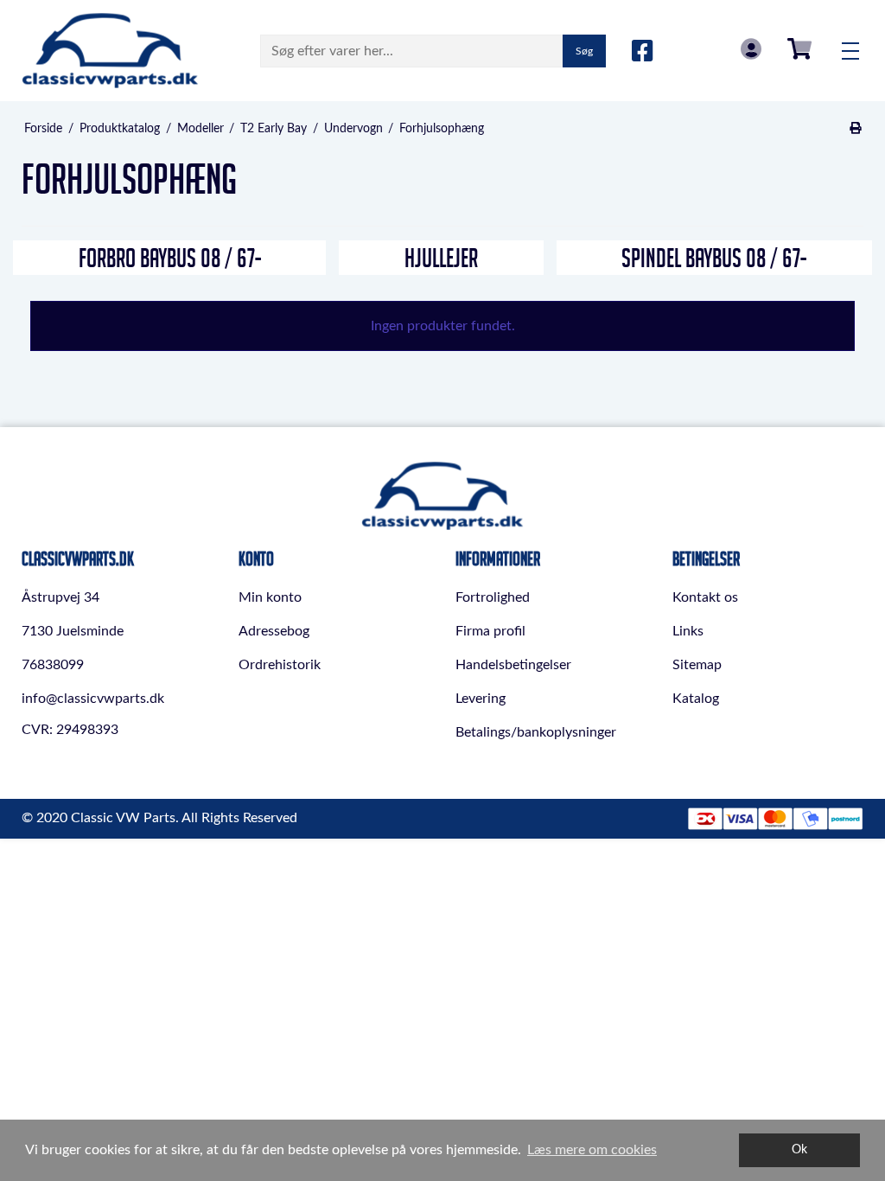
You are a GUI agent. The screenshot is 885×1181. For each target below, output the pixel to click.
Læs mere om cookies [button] (592, 1150)
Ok (799, 1149)
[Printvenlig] (856, 129)
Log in (751, 49)
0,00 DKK (799, 49)
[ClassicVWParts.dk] (110, 50)
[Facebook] (642, 52)
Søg (584, 51)
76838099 (53, 665)
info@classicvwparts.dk (93, 698)
